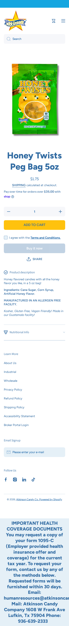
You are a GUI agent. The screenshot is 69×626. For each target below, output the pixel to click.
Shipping (19, 185)
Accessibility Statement (19, 416)
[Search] (7, 39)
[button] (34, 259)
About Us (10, 363)
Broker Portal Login (16, 425)
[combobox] (34, 39)
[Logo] (15, 20)
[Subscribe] (60, 452)
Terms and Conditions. (45, 237)
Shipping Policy (14, 407)
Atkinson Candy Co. (27, 499)
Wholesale (10, 380)
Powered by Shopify (50, 499)
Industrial (10, 372)
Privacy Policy (13, 389)
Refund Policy (13, 398)
